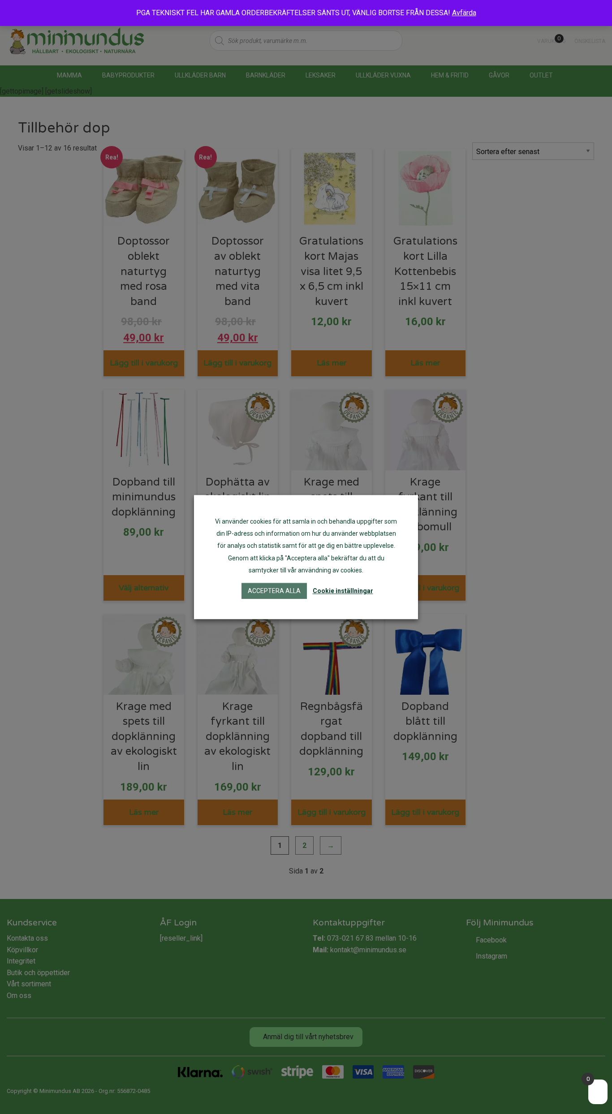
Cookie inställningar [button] (343, 590)
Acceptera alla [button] (274, 590)
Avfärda (464, 13)
